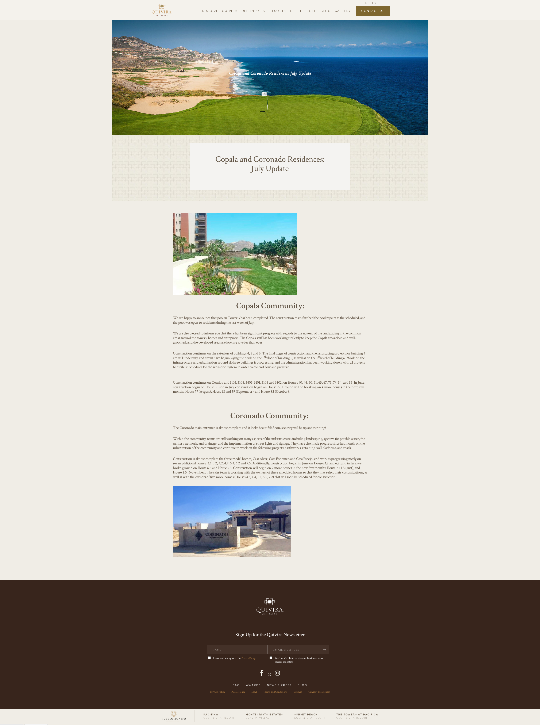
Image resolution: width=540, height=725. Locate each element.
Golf (311, 10)
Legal (254, 692)
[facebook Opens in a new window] (261, 675)
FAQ (236, 685)
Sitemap (298, 692)
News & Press (279, 685)
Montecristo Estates (264, 716)
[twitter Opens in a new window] (269, 675)
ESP (375, 3)
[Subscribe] (324, 649)
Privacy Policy (248, 658)
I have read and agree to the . (234, 658)
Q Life (296, 10)
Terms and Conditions (275, 692)
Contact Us (373, 10)
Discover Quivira (220, 10)
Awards (253, 685)
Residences (253, 10)
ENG (367, 3)
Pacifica (219, 716)
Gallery (343, 10)
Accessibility (238, 692)
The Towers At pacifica (357, 716)
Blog (325, 10)
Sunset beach (309, 716)
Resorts (277, 10)
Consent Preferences (319, 692)
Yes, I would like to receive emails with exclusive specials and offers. (299, 660)
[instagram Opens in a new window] (277, 675)
